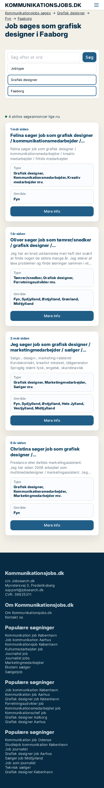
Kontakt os (14, 617)
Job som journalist (20, 763)
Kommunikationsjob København (31, 644)
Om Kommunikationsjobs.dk (28, 612)
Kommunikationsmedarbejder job (33, 708)
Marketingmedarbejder (24, 662)
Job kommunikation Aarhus (28, 640)
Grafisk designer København (29, 772)
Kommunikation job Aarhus (27, 694)
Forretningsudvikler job (24, 703)
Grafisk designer (71, 13)
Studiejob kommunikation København (36, 744)
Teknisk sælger (18, 767)
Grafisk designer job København (32, 699)
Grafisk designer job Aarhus (28, 753)
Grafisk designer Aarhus (25, 722)
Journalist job (16, 653)
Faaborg (25, 19)
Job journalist (16, 749)
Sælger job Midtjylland (24, 758)
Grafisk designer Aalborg (26, 717)
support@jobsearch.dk (24, 590)
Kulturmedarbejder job (24, 649)
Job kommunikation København (31, 690)
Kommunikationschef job (25, 713)
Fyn (8, 19)
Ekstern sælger (18, 667)
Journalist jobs (17, 658)
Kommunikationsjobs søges (28, 13)
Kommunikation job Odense (28, 740)
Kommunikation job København (31, 635)
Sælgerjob (13, 672)
